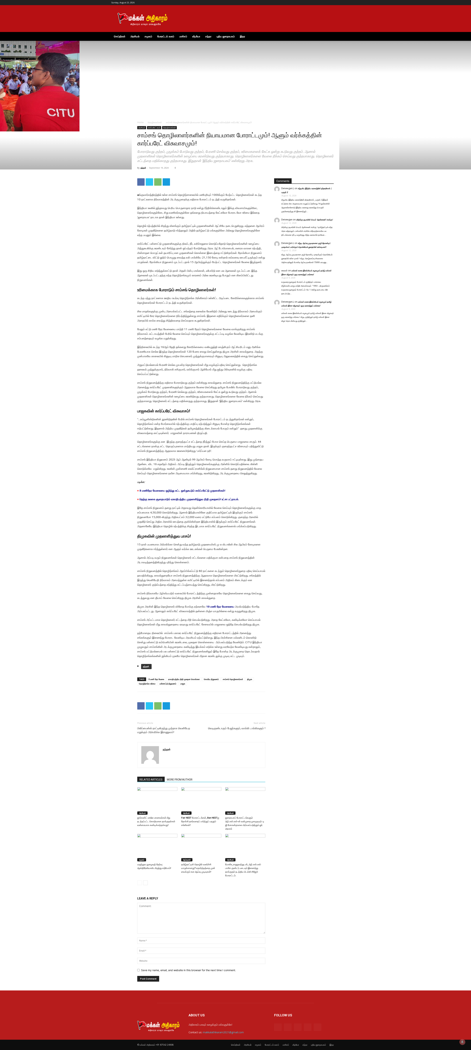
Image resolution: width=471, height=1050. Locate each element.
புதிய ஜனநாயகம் (226, 36)
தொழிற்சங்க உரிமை (147, 683)
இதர (242, 36)
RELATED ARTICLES (150, 779)
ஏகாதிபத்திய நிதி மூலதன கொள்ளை (184, 679)
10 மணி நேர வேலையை (220, 606)
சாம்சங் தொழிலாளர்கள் (233, 679)
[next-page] (145, 883)
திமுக (249, 679)
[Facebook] (332, 2)
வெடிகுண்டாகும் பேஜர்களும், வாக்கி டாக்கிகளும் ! (236, 728)
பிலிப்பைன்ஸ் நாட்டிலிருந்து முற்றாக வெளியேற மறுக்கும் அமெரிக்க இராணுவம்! (163, 730)
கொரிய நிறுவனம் (211, 679)
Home (140, 122)
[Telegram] (345, 2)
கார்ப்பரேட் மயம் (154, 127)
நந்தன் (143, 167)
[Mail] (338, 2)
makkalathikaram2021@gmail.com (223, 1032)
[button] (355, 36)
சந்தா (208, 36)
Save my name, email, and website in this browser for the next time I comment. (188, 970)
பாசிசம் (183, 36)
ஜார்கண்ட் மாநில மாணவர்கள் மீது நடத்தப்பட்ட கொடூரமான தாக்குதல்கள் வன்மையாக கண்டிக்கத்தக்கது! (156, 821)
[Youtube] (357, 2)
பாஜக (182, 683)
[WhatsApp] (158, 182)
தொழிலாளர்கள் (155, 122)
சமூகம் (148, 36)
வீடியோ (196, 36)
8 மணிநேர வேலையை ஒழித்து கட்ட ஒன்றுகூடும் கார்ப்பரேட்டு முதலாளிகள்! (182, 490)
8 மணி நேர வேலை (156, 679)
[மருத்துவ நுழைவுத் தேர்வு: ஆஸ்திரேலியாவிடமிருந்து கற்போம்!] (157, 847)
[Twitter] (351, 2)
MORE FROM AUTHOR (179, 779)
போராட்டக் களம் (165, 36)
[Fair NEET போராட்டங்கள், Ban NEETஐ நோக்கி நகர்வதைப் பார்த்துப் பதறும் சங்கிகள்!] (201, 801)
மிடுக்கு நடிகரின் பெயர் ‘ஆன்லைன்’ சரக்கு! (314, 219)
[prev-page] (139, 883)
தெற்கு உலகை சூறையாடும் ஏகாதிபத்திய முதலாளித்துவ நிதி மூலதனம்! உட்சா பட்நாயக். (189, 499)
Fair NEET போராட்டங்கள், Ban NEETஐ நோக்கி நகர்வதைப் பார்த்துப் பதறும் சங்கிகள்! (200, 821)
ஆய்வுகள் (187, 859)
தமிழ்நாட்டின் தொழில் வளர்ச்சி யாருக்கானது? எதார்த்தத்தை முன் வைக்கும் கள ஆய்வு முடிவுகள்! (198, 868)
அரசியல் (134, 36)
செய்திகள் (119, 36)
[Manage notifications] (462, 1042)
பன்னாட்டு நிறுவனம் (168, 683)
